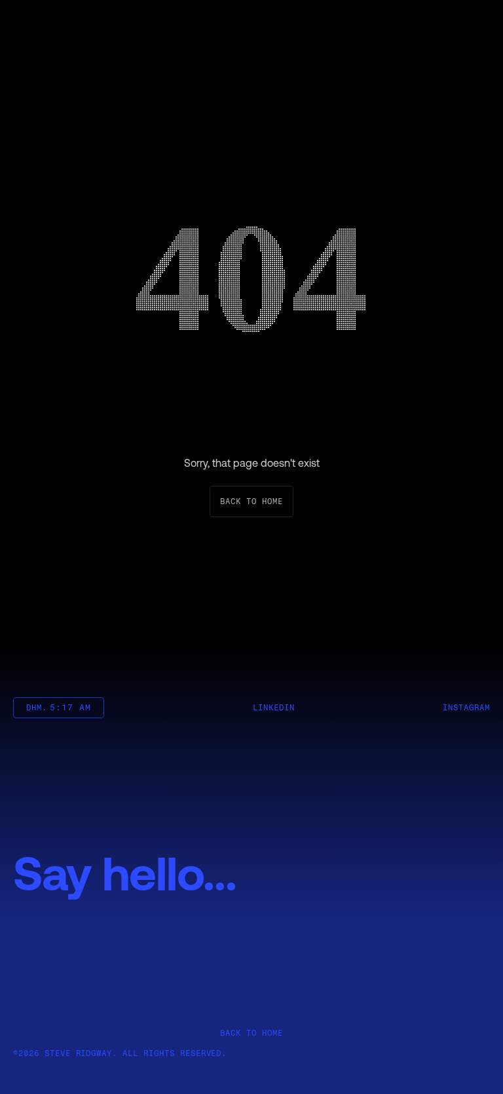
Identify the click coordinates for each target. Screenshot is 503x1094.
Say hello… (124, 873)
